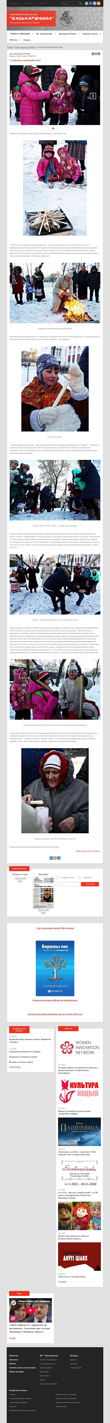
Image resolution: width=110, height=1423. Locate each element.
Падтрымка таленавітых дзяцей (23, 1057)
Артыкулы (73, 1364)
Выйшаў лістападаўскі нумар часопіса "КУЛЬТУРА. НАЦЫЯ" (74, 1112)
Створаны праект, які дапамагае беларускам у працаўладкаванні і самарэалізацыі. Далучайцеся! (78, 1070)
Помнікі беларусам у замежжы (66, 1394)
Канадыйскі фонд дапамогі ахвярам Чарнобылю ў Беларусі (30, 1040)
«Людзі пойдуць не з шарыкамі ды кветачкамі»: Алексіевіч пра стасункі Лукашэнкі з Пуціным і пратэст (29, 1328)
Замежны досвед (61, 1406)
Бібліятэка (28, 3)
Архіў (20, 881)
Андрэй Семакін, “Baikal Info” (26, 56)
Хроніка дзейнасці (46, 1368)
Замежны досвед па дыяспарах (22, 1368)
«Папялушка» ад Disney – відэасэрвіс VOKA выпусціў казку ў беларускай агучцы (77, 1153)
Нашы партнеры (16, 1372)
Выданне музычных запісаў (21, 1062)
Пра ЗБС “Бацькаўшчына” (48, 1360)
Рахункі (42, 1380)
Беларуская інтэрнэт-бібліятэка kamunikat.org (55, 1000)
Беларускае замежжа (90, 34)
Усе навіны (62, 1282)
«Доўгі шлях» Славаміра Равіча (72, 1277)
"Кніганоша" (88, 877)
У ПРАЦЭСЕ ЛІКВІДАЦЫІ (20, 34)
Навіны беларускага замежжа (25, 47)
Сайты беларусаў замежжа (18, 1402)
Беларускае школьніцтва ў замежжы (68, 1402)
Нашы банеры (44, 1376)
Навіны (12, 1364)
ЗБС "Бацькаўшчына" (44, 34)
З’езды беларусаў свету (47, 1364)
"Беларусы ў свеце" (68, 877)
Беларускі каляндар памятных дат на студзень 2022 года (55, 1014)
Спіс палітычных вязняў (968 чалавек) (55, 928)
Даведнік (73, 1360)
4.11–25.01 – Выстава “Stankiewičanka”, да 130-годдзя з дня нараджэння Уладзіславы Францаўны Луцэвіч (78, 1195)
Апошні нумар (20, 878)
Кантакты (43, 3)
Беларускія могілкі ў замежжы (66, 1398)
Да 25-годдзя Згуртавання (48, 1384)
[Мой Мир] (99, 54)
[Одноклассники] (96, 54)
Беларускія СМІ (75, 1368)
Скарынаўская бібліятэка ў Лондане (24, 1052)
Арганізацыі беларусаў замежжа (20, 1398)
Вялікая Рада (44, 1372)
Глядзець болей (14, 1067)
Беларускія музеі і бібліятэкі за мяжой (22, 1410)
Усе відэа (12, 1338)
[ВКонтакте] (93, 54)
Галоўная (13, 3)
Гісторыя (12, 1394)
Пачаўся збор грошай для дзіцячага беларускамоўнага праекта (73, 1237)
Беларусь (27, 40)
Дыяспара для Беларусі (67, 34)
